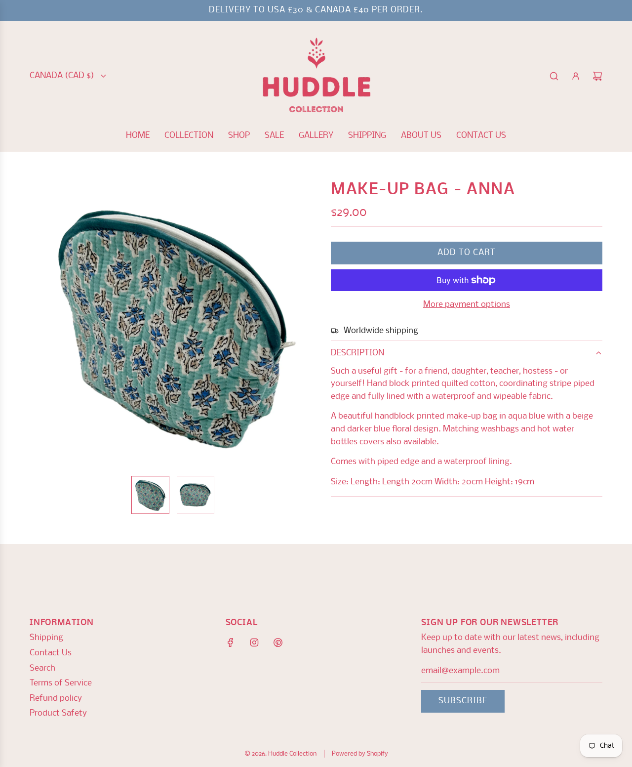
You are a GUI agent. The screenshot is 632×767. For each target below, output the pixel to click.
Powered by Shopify (360, 754)
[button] (42, 325)
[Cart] (597, 76)
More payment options (466, 304)
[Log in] (576, 76)
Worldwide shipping (381, 331)
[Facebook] (230, 642)
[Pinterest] (278, 642)
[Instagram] (254, 642)
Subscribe (462, 701)
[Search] (554, 76)
